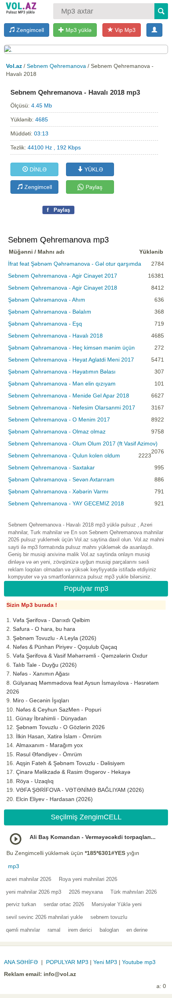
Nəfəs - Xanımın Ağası (41, 673)
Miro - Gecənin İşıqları (41, 700)
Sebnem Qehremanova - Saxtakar (51, 467)
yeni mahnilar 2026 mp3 (33, 892)
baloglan (109, 930)
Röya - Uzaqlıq (35, 781)
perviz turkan (21, 904)
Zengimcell (29, 30)
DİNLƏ (37, 169)
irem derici (80, 930)
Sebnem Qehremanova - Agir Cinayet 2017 (62, 275)
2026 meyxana (86, 892)
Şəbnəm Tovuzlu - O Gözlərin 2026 (60, 727)
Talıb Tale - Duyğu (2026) (45, 665)
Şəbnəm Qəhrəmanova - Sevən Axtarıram (61, 479)
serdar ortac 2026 (64, 904)
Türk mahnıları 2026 (133, 892)
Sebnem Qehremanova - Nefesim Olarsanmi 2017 (71, 407)
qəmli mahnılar (23, 930)
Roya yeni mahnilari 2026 (88, 879)
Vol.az (14, 66)
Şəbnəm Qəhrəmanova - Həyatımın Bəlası (62, 371)
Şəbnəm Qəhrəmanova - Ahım (46, 299)
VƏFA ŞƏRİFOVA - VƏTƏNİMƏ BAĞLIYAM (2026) (80, 790)
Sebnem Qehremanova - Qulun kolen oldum (64, 455)
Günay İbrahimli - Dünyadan (51, 718)
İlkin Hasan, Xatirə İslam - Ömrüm (59, 736)
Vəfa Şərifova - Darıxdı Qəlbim (51, 620)
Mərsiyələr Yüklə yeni (117, 904)
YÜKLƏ (93, 169)
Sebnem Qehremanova (56, 66)
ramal (54, 930)
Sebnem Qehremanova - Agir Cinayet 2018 (62, 287)
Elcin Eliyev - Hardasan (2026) (54, 799)
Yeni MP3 (105, 962)
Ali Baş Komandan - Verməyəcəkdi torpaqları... (93, 837)
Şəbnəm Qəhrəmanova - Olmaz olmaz (57, 431)
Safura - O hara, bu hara (44, 629)
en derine (137, 930)
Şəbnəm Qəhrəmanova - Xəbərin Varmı (58, 491)
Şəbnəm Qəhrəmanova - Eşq (45, 323)
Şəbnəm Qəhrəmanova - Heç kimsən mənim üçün (71, 347)
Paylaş (93, 187)
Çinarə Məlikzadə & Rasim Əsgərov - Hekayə (73, 772)
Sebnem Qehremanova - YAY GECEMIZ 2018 (66, 503)
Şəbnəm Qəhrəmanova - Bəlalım (49, 311)
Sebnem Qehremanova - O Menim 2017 (59, 419)
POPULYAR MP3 (67, 962)
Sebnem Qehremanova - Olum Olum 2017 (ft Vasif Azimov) (83, 443)
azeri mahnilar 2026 (28, 879)
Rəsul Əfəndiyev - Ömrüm (49, 754)
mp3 (13, 866)
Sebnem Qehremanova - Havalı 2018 (55, 335)
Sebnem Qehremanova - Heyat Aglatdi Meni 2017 (71, 359)
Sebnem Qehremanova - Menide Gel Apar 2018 (68, 395)
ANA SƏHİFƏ (21, 962)
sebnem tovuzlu (108, 917)
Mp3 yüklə (78, 30)
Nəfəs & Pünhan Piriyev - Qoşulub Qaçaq (65, 647)
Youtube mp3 (139, 962)
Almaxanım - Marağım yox (49, 745)
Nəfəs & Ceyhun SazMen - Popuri (58, 709)
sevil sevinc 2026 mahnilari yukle (44, 917)
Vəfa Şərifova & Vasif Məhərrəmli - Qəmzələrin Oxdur (80, 655)
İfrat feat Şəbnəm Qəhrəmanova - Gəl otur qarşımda (74, 263)
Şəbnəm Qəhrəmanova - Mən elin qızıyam (62, 383)
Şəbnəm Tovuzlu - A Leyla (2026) (54, 638)
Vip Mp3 (124, 30)
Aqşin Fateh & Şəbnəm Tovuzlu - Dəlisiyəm (70, 763)
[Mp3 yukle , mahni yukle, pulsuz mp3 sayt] (20, 8)
